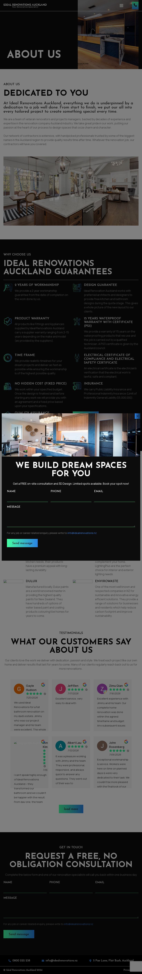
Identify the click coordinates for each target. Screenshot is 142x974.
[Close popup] (137, 416)
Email (98, 491)
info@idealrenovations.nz (82, 533)
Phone (56, 491)
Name (11, 491)
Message (13, 507)
